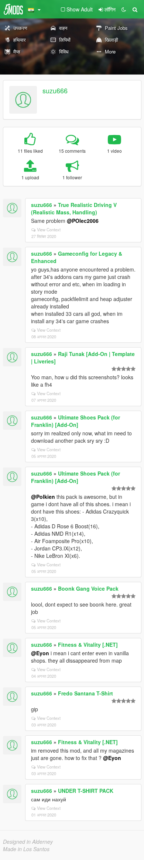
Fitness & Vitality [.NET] (88, 644)
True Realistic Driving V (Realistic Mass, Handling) (74, 208)
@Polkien (43, 496)
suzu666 (55, 90)
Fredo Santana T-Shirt (85, 693)
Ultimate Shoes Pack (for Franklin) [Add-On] (75, 421)
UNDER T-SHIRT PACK (85, 790)
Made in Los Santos (26, 849)
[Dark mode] (124, 9)
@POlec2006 (83, 220)
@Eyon (40, 653)
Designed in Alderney (28, 841)
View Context (49, 229)
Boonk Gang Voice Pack (88, 588)
